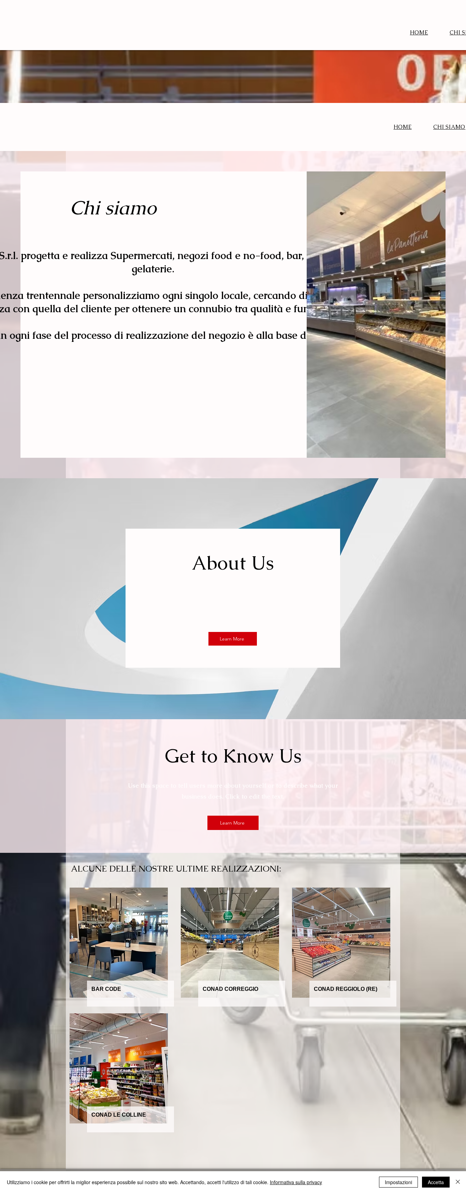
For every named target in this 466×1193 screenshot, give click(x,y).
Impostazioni (398, 1182)
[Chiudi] (458, 1182)
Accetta (436, 1182)
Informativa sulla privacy (296, 1182)
